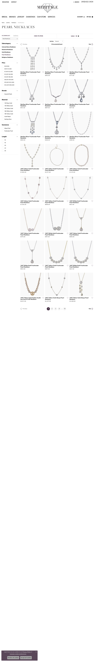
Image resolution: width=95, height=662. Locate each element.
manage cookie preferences (18, 654)
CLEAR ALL (15, 35)
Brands (12, 17)
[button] (5, 2)
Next (90, 44)
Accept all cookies (26, 657)
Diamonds (30, 17)
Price (3, 63)
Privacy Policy (27, 652)
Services (51, 17)
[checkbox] (5, 66)
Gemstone (5, 125)
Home (3, 22)
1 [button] (49, 308)
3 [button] (55, 308)
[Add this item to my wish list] (42, 72)
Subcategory (6, 43)
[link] (14, 2)
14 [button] (64, 308)
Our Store (41, 17)
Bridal (4, 17)
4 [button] (59, 308)
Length (4, 136)
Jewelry (21, 17)
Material (5, 100)
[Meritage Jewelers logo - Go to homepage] (47, 8)
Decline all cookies (13, 657)
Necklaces (14, 22)
